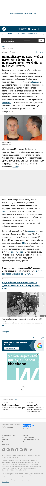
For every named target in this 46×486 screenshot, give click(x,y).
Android (25, 435)
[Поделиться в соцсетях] (41, 52)
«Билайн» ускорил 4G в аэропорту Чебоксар (13, 409)
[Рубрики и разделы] (41, 29)
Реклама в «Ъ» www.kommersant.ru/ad (23, 13)
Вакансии (5, 444)
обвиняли (35, 82)
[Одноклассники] (16, 449)
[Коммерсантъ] (4, 29)
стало (4, 211)
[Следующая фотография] (44, 305)
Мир (3, 46)
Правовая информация (31, 440)
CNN (24, 243)
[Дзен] (12, 449)
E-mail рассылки (28, 442)
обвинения (6, 102)
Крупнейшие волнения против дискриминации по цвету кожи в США (21, 285)
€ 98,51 (17, 34)
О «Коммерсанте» (8, 435)
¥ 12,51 (23, 34)
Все (16, 399)
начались (31, 231)
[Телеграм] (3, 449)
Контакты (5, 440)
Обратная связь (28, 437)
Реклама (5, 442)
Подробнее (5, 482)
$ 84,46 (10, 34)
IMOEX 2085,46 (32, 34)
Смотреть (6, 331)
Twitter (15, 166)
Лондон (20, 252)
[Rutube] (21, 449)
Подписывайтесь (11, 348)
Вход (34, 29)
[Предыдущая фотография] (2, 305)
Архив (4, 437)
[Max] (25, 449)
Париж (12, 252)
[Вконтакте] (8, 449)
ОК (41, 41)
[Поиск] (38, 29)
